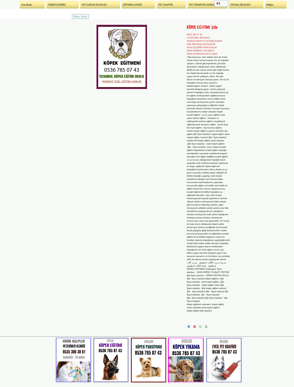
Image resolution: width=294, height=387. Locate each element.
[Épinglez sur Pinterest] (194, 326)
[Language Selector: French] (221, 3)
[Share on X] (206, 326)
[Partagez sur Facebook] (189, 326)
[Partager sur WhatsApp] (200, 326)
